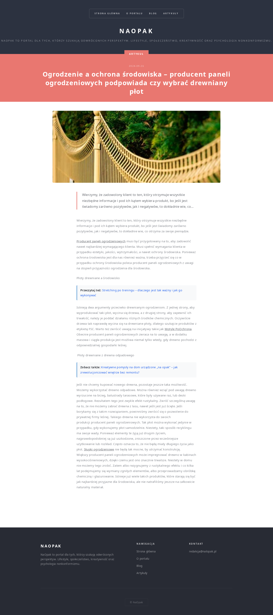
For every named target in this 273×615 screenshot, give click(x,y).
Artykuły (170, 13)
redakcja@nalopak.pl (202, 551)
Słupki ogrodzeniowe (99, 449)
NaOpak (136, 31)
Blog (153, 13)
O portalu (134, 13)
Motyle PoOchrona (178, 329)
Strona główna (107, 13)
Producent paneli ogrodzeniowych (101, 241)
